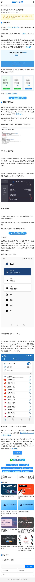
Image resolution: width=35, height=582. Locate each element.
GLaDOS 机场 (7, 471)
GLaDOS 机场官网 (13, 27)
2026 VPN (15, 579)
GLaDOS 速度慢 (27, 471)
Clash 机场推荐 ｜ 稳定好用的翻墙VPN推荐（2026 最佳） (9, 513)
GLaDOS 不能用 (16, 468)
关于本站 (20, 579)
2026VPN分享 (17, 2)
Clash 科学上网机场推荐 (7, 496)
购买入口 (18, 114)
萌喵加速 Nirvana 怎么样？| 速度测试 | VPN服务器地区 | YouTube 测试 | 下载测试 (26, 530)
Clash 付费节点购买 (12, 465)
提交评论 (29, 566)
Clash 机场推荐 (24, 465)
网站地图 (25, 579)
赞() (17, 453)
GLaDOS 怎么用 (28, 468)
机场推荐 (28, 47)
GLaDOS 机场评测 (11, 94)
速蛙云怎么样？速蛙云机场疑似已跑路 (26, 477)
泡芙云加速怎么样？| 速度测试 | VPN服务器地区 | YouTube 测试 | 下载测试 (26, 548)
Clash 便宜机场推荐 (23, 511)
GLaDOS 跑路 (16, 471)
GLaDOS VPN (6, 468)
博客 (2, 5)
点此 (23, 34)
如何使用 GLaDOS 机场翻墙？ (12, 10)
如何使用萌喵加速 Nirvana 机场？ (8, 477)
